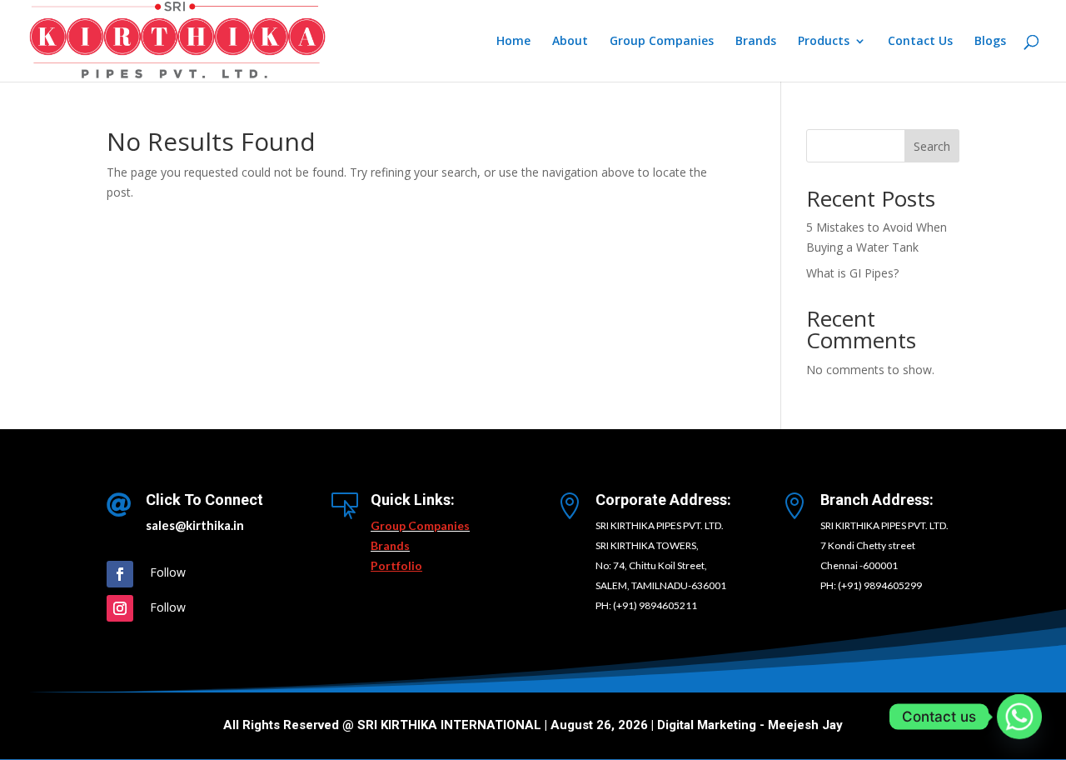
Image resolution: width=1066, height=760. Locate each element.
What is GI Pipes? (852, 273)
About (570, 41)
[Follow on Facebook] (120, 574)
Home (513, 41)
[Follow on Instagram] (120, 608)
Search (932, 146)
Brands (755, 41)
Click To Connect (204, 499)
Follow (168, 572)
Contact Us (920, 41)
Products (823, 41)
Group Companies (662, 41)
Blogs (990, 41)
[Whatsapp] (1019, 716)
